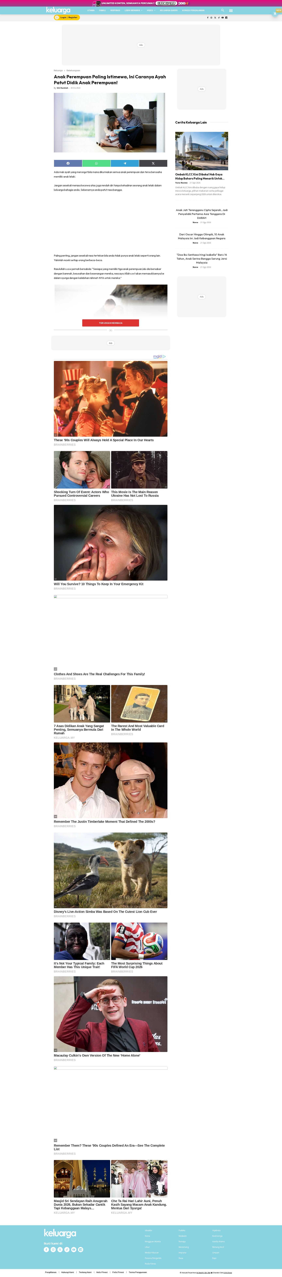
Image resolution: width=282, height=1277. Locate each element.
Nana (195, 222)
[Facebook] (208, 18)
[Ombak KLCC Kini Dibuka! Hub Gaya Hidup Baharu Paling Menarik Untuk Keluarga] (201, 151)
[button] (223, 10)
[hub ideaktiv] (231, 9)
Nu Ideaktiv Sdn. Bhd (203, 1273)
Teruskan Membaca (110, 323)
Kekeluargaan (73, 70)
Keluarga (58, 70)
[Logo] (58, 10)
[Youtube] (222, 18)
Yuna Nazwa (181, 182)
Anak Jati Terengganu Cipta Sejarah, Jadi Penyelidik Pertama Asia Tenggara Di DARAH (202, 213)
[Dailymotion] (226, 18)
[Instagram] (211, 18)
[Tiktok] (219, 18)
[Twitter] (215, 18)
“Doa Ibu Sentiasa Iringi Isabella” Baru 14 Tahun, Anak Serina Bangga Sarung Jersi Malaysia (202, 258)
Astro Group (228, 1273)
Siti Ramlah (62, 88)
